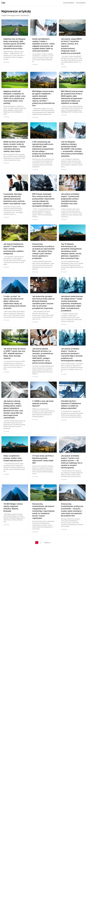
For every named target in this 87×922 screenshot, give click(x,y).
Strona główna (81, 3)
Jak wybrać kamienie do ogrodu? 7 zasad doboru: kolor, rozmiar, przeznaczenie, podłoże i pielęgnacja (13, 249)
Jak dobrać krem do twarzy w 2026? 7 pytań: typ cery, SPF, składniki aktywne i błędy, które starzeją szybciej (14, 353)
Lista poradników (68, 3)
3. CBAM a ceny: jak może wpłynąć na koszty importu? (42, 403)
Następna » (47, 542)
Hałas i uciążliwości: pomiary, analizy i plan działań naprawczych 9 (12, 458)
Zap (3, 2)
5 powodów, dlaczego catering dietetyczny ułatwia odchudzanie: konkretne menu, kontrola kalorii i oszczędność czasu (14, 199)
